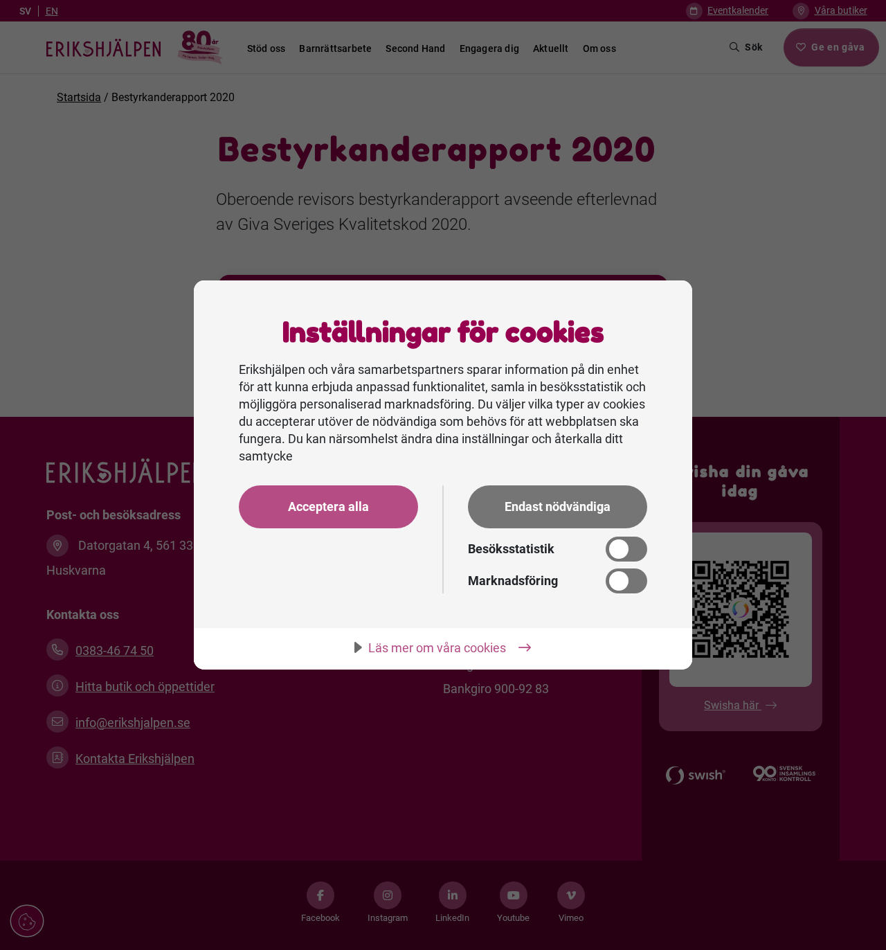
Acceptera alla (328, 506)
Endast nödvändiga (558, 506)
